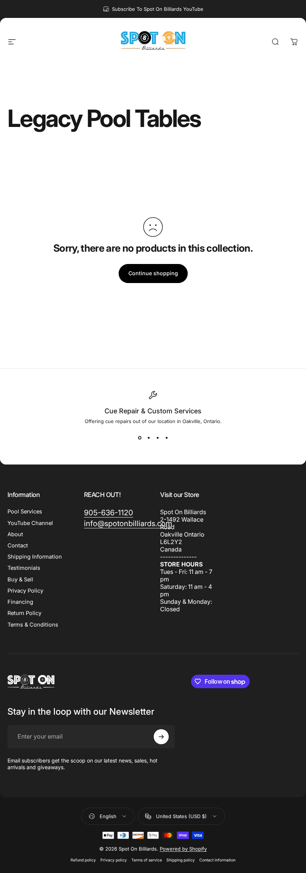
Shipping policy (180, 860)
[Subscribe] (161, 736)
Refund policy (83, 860)
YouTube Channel (30, 523)
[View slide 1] (139, 437)
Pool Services (24, 511)
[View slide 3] (157, 437)
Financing (20, 602)
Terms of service (146, 860)
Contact (17, 545)
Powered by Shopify (183, 849)
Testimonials (23, 568)
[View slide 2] (148, 437)
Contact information (217, 860)
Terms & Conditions (32, 624)
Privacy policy (113, 860)
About (15, 534)
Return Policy (24, 613)
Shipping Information (34, 556)
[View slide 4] (166, 437)
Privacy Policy (25, 590)
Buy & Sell (20, 579)
